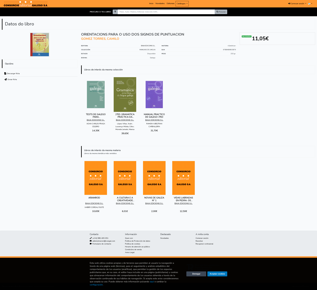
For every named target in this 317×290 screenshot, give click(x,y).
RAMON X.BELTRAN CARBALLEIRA (154, 125)
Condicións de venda (133, 249)
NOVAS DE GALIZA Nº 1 (154, 199)
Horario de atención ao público (137, 246)
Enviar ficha (12, 79)
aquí (152, 281)
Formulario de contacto (101, 244)
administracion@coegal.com (103, 241)
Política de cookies (132, 244)
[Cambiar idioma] (310, 3)
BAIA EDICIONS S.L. (148, 46)
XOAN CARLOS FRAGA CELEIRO (96, 125)
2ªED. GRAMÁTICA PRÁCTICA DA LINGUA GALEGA (124, 117)
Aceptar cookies (217, 274)
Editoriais (171, 3)
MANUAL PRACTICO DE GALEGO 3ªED (154, 116)
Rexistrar (199, 241)
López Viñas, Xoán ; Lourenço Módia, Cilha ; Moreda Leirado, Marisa (125, 126)
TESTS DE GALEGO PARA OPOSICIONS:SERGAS (95, 117)
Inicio (151, 3)
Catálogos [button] (181, 3)
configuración (96, 284)
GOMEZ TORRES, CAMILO (100, 39)
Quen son (129, 238)
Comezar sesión (202, 238)
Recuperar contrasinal (204, 244)
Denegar (196, 274)
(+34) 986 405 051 (100, 238)
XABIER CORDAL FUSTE (94, 207)
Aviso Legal (129, 252)
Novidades (160, 3)
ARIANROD (94, 197)
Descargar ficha (13, 73)
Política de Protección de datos (137, 241)
